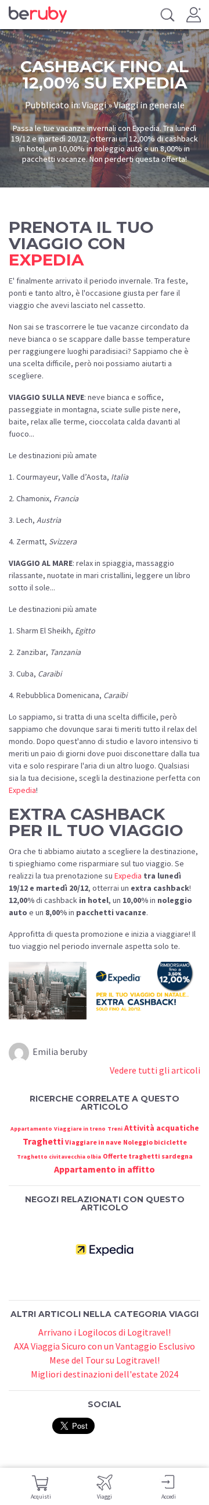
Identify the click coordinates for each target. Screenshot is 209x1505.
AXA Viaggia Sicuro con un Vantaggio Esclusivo (104, 1346)
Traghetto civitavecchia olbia (59, 1156)
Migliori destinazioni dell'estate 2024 (104, 1374)
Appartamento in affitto (104, 1169)
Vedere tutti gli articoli (155, 1070)
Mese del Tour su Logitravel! (104, 1360)
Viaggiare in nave (93, 1142)
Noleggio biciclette (155, 1142)
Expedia (22, 790)
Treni (114, 1128)
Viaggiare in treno (80, 1128)
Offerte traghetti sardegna (148, 1156)
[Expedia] (104, 1249)
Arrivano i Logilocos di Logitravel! (104, 1332)
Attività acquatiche (161, 1127)
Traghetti (43, 1141)
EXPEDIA (46, 260)
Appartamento (31, 1128)
